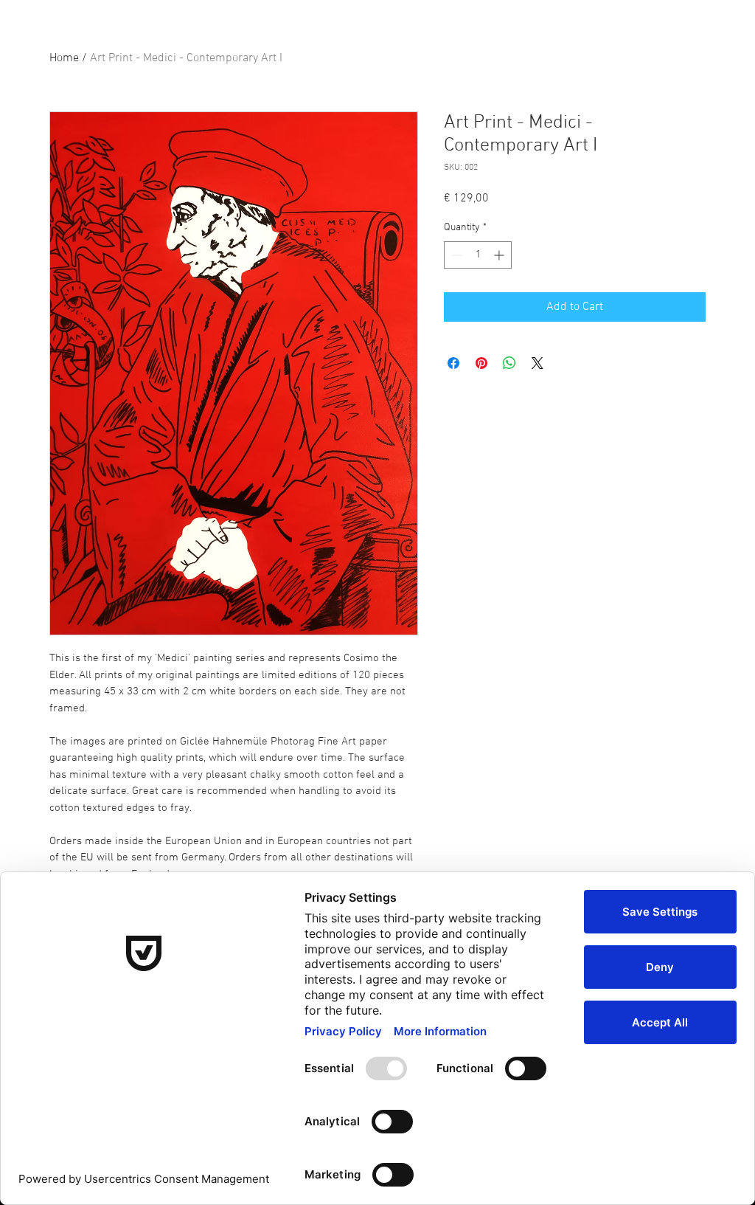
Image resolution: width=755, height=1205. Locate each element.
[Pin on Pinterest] (481, 363)
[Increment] (500, 255)
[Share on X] (537, 363)
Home (64, 58)
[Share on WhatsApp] (509, 363)
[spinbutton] (478, 255)
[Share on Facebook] (453, 363)
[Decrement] (455, 255)
